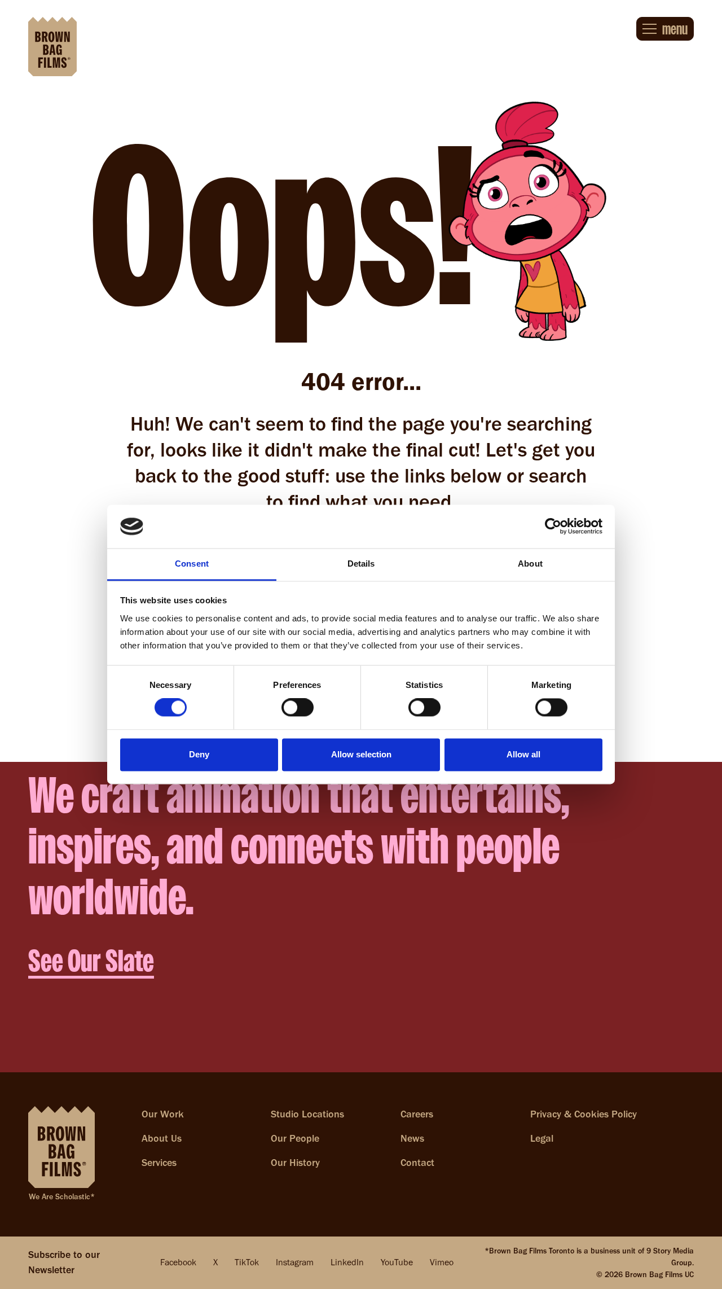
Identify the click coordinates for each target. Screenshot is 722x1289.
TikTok (247, 1262)
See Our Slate (91, 961)
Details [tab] (361, 563)
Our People (295, 1138)
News (412, 1138)
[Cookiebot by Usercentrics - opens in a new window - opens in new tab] (553, 526)
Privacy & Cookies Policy (583, 1114)
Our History (295, 1162)
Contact (417, 1162)
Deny (199, 754)
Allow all (523, 754)
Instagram (295, 1262)
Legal (541, 1138)
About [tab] (530, 563)
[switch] (297, 708)
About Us (162, 1138)
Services (159, 1162)
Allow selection (361, 754)
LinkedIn (347, 1262)
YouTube (397, 1262)
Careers (416, 1114)
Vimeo (442, 1262)
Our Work (163, 1114)
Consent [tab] (192, 563)
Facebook (178, 1262)
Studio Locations (307, 1114)
